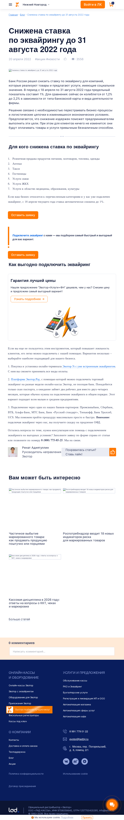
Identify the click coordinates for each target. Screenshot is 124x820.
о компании (20, 731)
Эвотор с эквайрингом (21, 691)
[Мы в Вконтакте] (66, 761)
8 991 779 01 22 (78, 731)
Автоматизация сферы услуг (79, 710)
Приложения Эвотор (20, 703)
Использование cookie (75, 773)
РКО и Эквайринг (72, 686)
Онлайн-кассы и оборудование (24, 675)
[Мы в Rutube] (75, 761)
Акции (12, 763)
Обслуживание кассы (75, 680)
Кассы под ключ (18, 721)
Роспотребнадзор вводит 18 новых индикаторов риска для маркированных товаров (88, 537)
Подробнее (67, 817)
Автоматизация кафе (74, 716)
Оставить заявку (23, 215)
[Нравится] (65, 59)
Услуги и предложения (84, 672)
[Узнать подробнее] (35, 508)
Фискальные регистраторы (24, 715)
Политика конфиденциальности (26, 773)
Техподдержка (17, 751)
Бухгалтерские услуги (75, 692)
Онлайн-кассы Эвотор (21, 685)
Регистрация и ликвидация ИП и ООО (84, 698)
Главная (13, 14)
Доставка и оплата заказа (23, 745)
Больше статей (19, 619)
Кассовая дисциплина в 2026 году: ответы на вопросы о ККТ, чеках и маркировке (34, 603)
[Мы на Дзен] (84, 761)
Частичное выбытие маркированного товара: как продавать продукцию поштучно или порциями (28, 538)
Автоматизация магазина (77, 704)
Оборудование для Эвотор (23, 697)
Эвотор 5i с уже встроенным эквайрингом (88, 366)
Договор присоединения (22, 786)
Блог (22, 14)
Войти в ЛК (93, 4)
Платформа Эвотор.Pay (25, 379)
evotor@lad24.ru (78, 739)
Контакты (14, 739)
